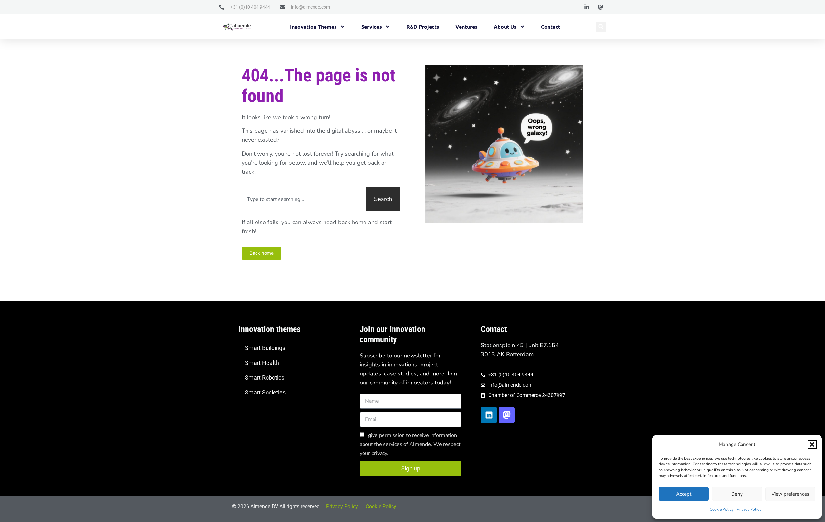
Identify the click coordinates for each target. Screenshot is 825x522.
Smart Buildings (265, 348)
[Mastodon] (507, 415)
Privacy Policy (749, 509)
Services (371, 26)
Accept (683, 494)
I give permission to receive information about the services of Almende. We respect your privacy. (410, 444)
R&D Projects (422, 26)
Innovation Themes (313, 26)
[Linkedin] (489, 415)
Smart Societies (265, 392)
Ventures (466, 26)
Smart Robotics (264, 377)
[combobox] (303, 199)
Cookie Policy (721, 509)
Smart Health (262, 362)
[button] (812, 444)
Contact (550, 26)
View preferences (790, 494)
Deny (737, 494)
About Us (505, 26)
